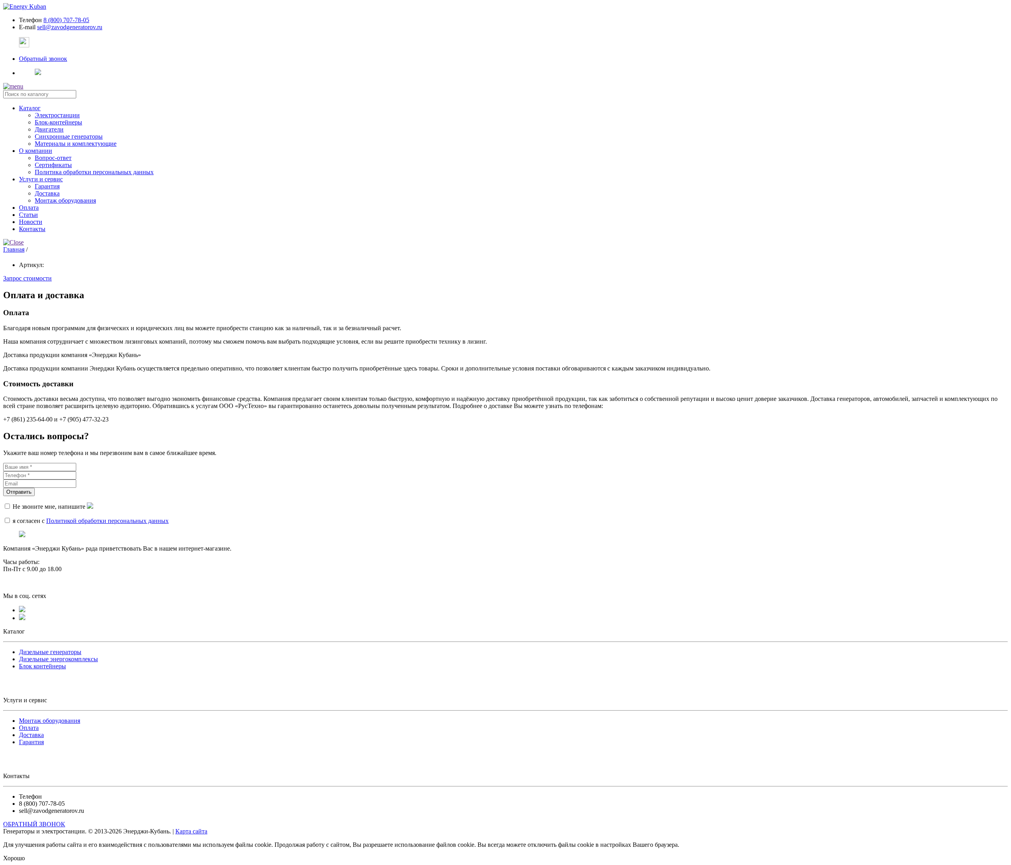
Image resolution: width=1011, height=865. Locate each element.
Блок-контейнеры (58, 122)
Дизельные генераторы (50, 652)
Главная (13, 249)
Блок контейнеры (42, 666)
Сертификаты (53, 165)
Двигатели (49, 129)
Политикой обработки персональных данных (107, 520)
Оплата (29, 727)
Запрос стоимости (27, 278)
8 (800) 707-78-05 (66, 20)
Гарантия (47, 186)
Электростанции (57, 115)
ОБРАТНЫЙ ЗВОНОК (34, 824)
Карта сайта (191, 831)
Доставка (47, 193)
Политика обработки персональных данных (94, 172)
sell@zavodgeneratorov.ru (69, 27)
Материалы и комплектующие (76, 143)
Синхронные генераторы (69, 136)
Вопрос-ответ (53, 157)
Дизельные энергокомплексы (58, 659)
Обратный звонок (43, 58)
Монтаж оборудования (65, 200)
